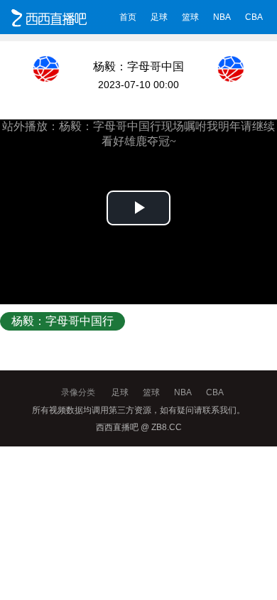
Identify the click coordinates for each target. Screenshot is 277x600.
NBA (222, 17)
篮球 (190, 17)
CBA (254, 17)
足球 (159, 17)
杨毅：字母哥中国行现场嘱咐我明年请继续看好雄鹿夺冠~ (62, 323)
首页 (127, 17)
